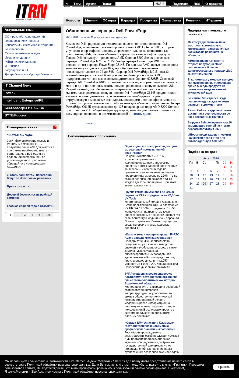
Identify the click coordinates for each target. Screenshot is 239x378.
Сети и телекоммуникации (22, 53)
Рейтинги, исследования (21, 61)
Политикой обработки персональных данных (58, 364)
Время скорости (18, 186)
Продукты (148, 20)
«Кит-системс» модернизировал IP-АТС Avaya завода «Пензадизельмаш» (152, 236)
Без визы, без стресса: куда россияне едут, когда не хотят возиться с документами (208, 101)
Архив (91, 4)
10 (191, 175)
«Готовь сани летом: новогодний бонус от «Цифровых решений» (29, 176)
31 (191, 187)
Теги (77, 4)
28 (217, 183)
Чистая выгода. (20, 135)
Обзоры (109, 20)
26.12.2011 (72, 37)
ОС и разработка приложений (25, 36)
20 (211, 179)
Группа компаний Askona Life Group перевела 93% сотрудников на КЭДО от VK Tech (152, 195)
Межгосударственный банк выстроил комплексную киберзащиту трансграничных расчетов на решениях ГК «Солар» (208, 49)
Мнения (91, 20)
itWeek (10, 93)
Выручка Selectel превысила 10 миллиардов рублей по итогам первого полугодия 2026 (210, 126)
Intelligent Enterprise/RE (24, 100)
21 (217, 179)
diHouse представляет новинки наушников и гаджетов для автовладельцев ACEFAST (209, 138)
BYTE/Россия (15, 115)
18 (198, 179)
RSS (197, 4)
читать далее (142, 114)
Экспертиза (171, 20)
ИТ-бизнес (12, 66)
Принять (224, 367)
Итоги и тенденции (17, 57)
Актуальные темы (19, 30)
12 (204, 175)
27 (211, 183)
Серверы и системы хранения (109, 37)
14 (217, 175)
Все (48, 215)
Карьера (128, 20)
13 (211, 175)
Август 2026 (211, 158)
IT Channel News (18, 85)
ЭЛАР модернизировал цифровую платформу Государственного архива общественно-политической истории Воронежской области (151, 278)
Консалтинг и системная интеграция (29, 45)
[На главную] (32, 22)
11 (197, 175)
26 (204, 183)
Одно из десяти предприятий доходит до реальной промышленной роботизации (151, 149)
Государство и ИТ (16, 70)
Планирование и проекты (22, 40)
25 (198, 183)
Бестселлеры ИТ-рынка (24, 108)
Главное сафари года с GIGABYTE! (31, 206)
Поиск (107, 4)
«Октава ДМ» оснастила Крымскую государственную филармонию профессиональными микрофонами (150, 326)
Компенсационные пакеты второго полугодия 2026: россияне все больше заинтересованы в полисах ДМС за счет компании (210, 67)
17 (191, 179)
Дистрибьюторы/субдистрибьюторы (29, 74)
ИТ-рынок (214, 20)
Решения (193, 20)
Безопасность (14, 49)
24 (191, 183)
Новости (73, 20)
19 (204, 179)
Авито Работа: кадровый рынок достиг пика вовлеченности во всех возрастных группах (209, 114)
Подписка (181, 4)
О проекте (213, 4)
